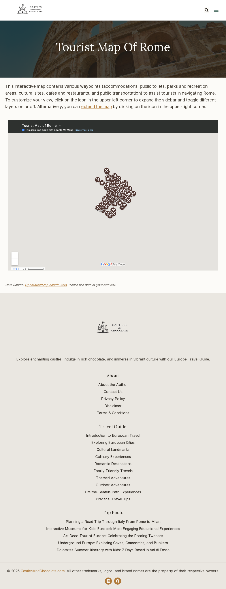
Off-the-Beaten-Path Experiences (113, 492)
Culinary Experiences (113, 456)
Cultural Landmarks (113, 449)
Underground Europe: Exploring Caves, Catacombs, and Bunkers (113, 543)
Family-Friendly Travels (113, 471)
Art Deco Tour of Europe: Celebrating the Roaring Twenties (113, 536)
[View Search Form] (206, 10)
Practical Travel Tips (113, 499)
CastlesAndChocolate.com (43, 571)
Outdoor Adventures (113, 485)
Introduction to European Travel (113, 435)
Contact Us (113, 391)
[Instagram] (108, 581)
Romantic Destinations (113, 463)
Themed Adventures (113, 478)
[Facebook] (117, 581)
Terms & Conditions (113, 413)
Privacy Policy (113, 398)
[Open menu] (216, 10)
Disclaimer (113, 406)
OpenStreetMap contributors (46, 285)
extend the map (96, 106)
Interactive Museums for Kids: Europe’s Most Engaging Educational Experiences (113, 528)
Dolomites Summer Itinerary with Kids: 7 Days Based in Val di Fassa (113, 550)
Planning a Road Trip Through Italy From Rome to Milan (113, 521)
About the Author (113, 384)
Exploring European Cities (113, 442)
